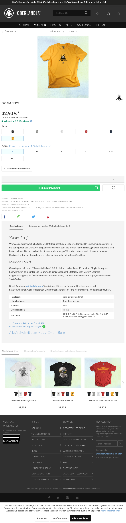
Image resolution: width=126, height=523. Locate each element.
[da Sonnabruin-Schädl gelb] (72, 393)
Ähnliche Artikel (10, 351)
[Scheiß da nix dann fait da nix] (103, 373)
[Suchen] (87, 13)
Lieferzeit (37, 462)
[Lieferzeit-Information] (30, 121)
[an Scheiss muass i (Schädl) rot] (25, 393)
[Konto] (106, 13)
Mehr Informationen (110, 510)
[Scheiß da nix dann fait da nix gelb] (112, 393)
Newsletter (38, 456)
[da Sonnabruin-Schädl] (63, 373)
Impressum (69, 479)
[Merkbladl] (95, 13)
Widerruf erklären (73, 451)
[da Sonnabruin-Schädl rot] (63, 393)
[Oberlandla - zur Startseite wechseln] (22, 13)
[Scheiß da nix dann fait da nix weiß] (98, 393)
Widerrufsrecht (72, 456)
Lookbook (37, 445)
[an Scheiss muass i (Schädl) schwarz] (16, 393)
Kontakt (67, 434)
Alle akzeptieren (80, 518)
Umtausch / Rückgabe (75, 445)
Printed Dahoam (40, 439)
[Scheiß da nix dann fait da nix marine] (107, 393)
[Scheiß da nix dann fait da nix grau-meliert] (93, 393)
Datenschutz (70, 468)
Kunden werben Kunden (45, 479)
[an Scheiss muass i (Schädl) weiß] (20, 393)
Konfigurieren (60, 518)
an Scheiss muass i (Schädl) (23, 400)
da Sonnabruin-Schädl (63, 400)
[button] (8, 217)
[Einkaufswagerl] (116, 13)
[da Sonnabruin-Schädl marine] (67, 393)
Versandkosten (69, 488)
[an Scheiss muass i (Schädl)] (23, 373)
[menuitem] (72, 13)
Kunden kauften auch (34, 351)
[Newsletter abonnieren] (120, 443)
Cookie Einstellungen (75, 473)
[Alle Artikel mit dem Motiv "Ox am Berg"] (119, 98)
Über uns (36, 428)
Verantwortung (41, 434)
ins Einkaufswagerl (49, 187)
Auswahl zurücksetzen (18, 168)
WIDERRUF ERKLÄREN (11, 439)
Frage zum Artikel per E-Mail (26, 323)
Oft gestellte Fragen (74, 428)
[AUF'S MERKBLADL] (113, 188)
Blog (34, 451)
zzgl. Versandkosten (20, 117)
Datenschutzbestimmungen (109, 453)
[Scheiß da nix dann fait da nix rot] (103, 393)
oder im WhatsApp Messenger (27, 326)
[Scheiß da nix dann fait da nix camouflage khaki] (116, 393)
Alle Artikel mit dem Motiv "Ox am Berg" (37, 332)
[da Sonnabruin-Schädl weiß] (58, 393)
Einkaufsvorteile (41, 473)
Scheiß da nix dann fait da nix (103, 400)
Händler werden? (41, 468)
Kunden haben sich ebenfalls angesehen (69, 351)
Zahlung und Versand (75, 439)
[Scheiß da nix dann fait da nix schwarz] (89, 393)
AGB (65, 462)
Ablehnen (42, 518)
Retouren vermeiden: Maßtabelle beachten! (30, 146)
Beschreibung (16, 226)
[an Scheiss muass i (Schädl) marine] (30, 393)
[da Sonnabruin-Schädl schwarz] (53, 393)
